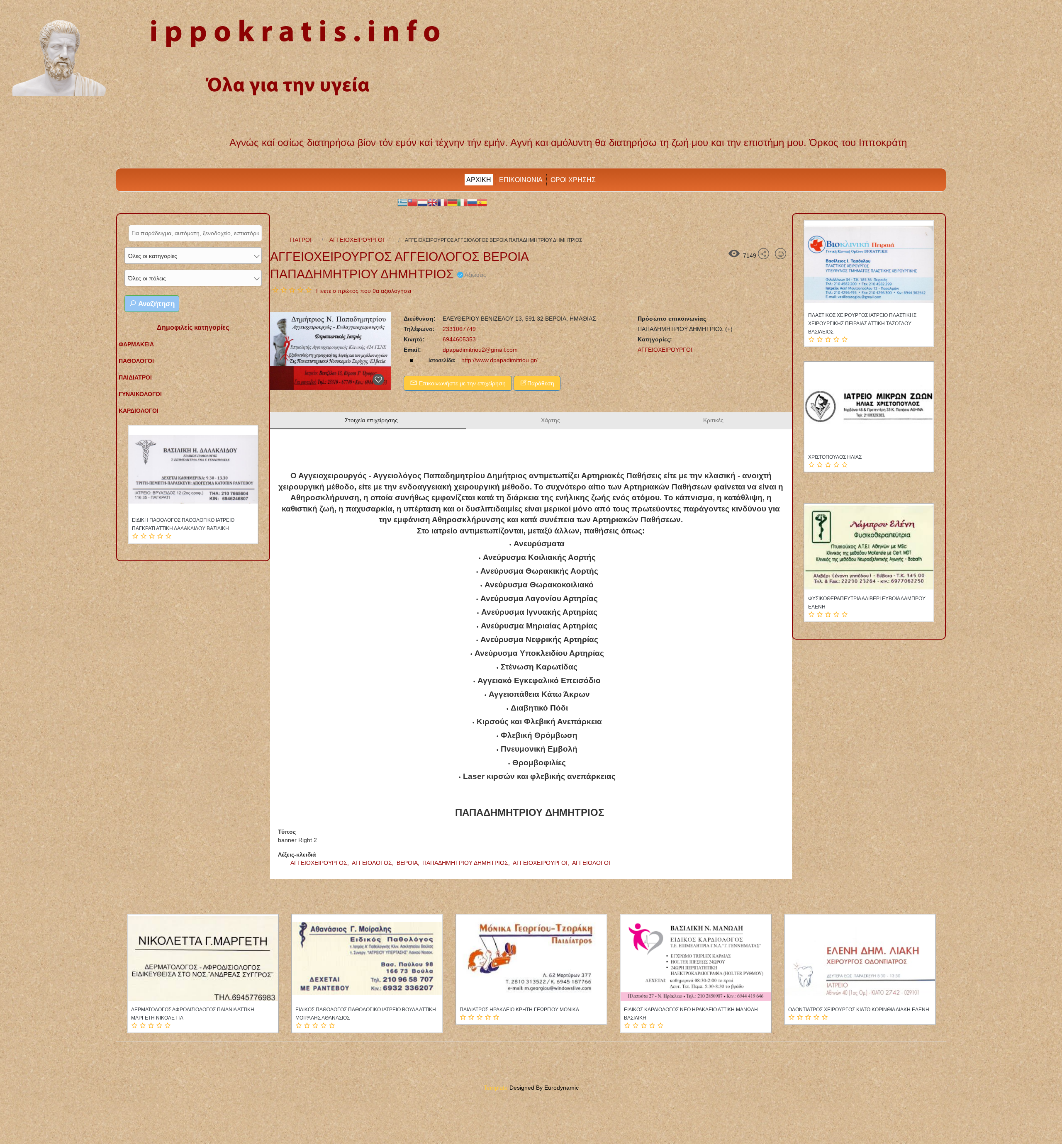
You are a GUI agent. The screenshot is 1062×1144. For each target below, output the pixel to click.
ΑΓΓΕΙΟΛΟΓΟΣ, (373, 862)
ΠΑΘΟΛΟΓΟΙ (136, 361)
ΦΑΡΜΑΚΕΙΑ (136, 344)
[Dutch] (422, 202)
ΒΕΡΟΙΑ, (409, 862)
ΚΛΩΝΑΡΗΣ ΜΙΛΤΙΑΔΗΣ (159, 520)
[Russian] (472, 202)
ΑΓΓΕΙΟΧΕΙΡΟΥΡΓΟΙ (356, 239)
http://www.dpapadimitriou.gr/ (499, 360)
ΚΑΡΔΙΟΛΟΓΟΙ (138, 410)
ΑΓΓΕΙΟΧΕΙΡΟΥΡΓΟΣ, (320, 862)
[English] (432, 202)
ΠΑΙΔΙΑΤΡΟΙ (135, 377)
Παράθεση (540, 383)
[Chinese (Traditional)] (412, 202)
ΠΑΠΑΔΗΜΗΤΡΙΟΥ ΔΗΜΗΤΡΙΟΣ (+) (685, 329)
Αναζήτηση (155, 304)
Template (496, 1087)
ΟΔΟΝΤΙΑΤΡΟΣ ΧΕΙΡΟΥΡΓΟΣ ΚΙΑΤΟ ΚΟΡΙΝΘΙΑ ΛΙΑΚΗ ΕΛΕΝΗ (365, 1010)
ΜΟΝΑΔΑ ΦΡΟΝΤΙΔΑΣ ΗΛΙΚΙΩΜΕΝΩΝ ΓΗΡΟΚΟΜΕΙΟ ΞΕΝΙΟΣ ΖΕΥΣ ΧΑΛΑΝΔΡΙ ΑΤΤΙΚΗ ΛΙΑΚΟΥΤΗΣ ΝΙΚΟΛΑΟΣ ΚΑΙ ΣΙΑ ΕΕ (880, 607)
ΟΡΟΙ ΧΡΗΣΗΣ (573, 179)
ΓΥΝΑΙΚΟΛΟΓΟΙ (140, 394)
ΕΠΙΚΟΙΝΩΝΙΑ (521, 179)
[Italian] (462, 202)
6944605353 (458, 339)
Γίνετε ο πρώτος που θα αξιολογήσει (363, 290)
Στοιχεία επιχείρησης (371, 420)
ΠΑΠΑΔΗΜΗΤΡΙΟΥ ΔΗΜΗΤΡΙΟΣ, (467, 862)
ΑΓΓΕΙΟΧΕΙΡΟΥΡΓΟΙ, (542, 862)
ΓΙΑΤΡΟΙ (301, 239)
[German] (452, 202)
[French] (442, 202)
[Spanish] (482, 202)
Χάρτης (550, 420)
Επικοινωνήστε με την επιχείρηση (461, 383)
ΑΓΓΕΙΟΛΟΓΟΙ (591, 862)
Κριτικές (713, 420)
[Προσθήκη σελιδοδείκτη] (378, 379)
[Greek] (402, 202)
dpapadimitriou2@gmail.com (480, 349)
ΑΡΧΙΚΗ (478, 179)
